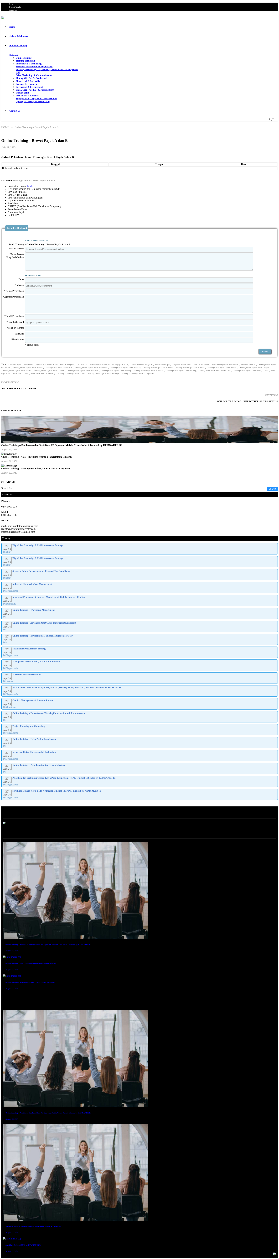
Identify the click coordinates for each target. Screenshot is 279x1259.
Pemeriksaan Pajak (162, 365)
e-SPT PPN (82, 365)
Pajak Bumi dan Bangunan (142, 365)
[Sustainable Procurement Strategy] (140, 652)
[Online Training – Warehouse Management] (140, 613)
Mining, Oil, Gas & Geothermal (31, 78)
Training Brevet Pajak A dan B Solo (71, 373)
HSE (18, 72)
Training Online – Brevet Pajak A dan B (34, 180)
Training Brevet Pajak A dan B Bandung (125, 367)
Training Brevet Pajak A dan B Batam (190, 367)
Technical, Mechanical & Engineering (34, 66)
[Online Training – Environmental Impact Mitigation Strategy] (140, 639)
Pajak (30, 186)
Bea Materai (28, 365)
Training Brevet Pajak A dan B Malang (116, 370)
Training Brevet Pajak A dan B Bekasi (221, 367)
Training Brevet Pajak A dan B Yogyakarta (138, 373)
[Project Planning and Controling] (140, 729)
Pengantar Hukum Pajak (181, 365)
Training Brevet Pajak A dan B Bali (58, 367)
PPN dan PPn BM (248, 365)
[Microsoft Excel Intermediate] (140, 678)
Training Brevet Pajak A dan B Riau (247, 370)
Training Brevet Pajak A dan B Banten (158, 367)
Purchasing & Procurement (29, 87)
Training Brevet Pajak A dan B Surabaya (103, 373)
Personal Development (27, 84)
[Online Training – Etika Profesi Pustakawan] (140, 742)
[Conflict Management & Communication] (140, 703)
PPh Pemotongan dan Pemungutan (225, 365)
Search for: (6, 488)
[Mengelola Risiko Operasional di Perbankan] (140, 755)
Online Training (23, 58)
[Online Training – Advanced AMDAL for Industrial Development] (140, 626)
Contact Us (13, 10)
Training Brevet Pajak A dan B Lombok (49, 370)
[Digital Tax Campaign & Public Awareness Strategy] (140, 548)
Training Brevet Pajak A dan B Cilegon (254, 367)
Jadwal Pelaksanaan (19, 36)
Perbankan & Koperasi (27, 95)
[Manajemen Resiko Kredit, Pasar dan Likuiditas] (140, 665)
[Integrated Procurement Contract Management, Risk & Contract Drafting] (140, 600)
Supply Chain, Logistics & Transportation (36, 98)
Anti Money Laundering (19, 388)
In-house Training (18, 45)
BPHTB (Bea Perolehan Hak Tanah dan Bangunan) (55, 365)
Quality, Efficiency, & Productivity (33, 101)
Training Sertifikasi (25, 61)
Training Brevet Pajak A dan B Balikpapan (91, 367)
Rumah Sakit (22, 93)
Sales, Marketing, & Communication (34, 75)
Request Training (15, 7)
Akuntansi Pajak (14, 365)
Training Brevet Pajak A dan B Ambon (27, 367)
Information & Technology (29, 64)
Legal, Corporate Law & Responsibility (35, 90)
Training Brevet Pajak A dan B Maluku (148, 370)
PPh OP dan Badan (201, 365)
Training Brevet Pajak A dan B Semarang (39, 373)
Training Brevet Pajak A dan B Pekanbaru (214, 370)
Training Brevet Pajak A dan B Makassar (82, 370)
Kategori (13, 55)
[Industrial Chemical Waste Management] (140, 587)
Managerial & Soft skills (28, 81)
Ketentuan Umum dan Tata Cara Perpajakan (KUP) (109, 365)
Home (11, 4)
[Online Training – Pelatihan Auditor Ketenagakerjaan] (140, 768)
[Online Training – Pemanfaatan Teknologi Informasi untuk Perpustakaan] (140, 716)
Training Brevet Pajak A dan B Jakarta (16, 370)
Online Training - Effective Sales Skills (247, 401)
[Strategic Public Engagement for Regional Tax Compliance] (140, 574)
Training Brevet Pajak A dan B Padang (181, 370)
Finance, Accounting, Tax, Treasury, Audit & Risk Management (47, 69)
